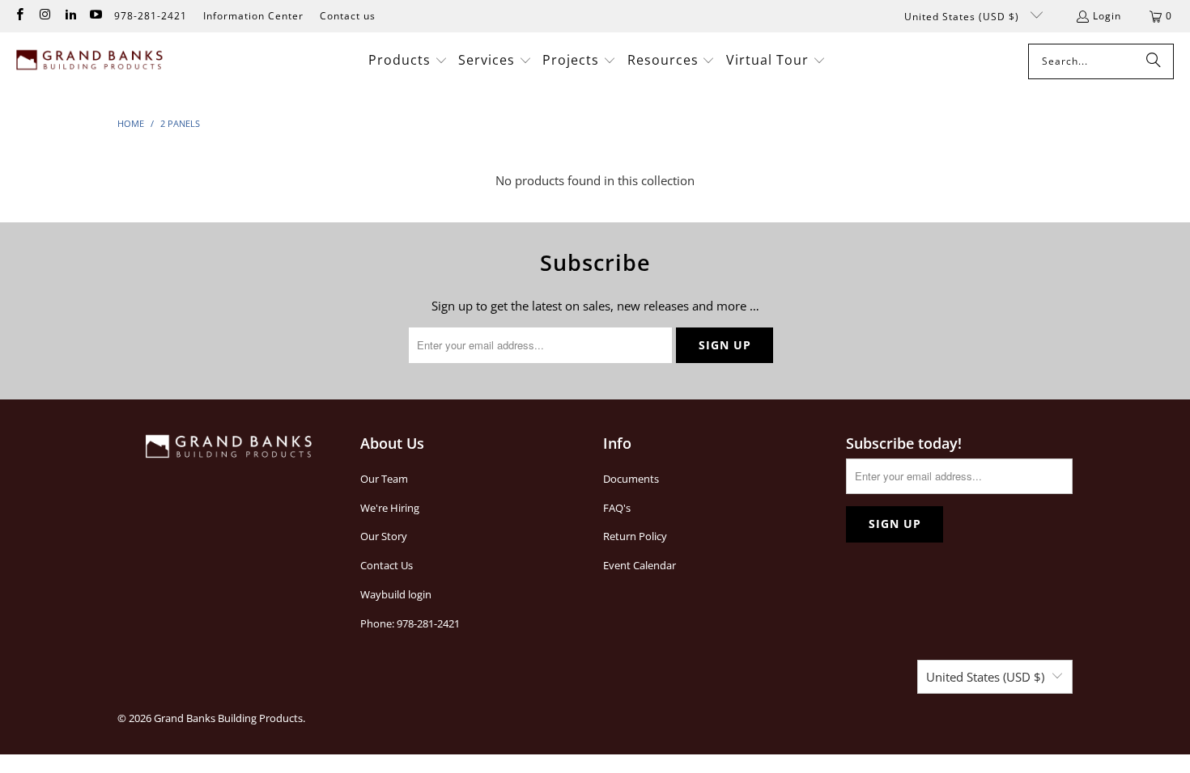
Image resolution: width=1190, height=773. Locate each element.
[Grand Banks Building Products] (91, 61)
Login (1107, 16)
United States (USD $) (963, 16)
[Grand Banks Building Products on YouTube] (95, 16)
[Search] (1153, 61)
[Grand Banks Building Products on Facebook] (19, 16)
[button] (408, 61)
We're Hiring (389, 508)
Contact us (348, 16)
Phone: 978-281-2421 (410, 623)
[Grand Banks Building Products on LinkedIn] (70, 16)
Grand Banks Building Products (228, 718)
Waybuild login (395, 594)
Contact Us (386, 565)
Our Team (384, 478)
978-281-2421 (150, 16)
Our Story (383, 536)
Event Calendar (639, 565)
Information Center (253, 16)
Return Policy (635, 536)
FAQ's (617, 508)
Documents (631, 478)
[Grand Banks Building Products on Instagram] (44, 16)
